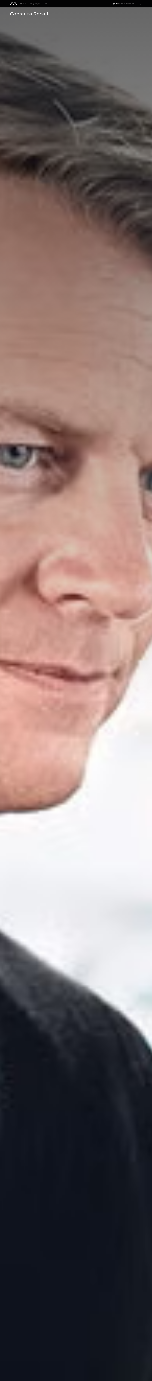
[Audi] (13, 3)
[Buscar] (139, 3)
